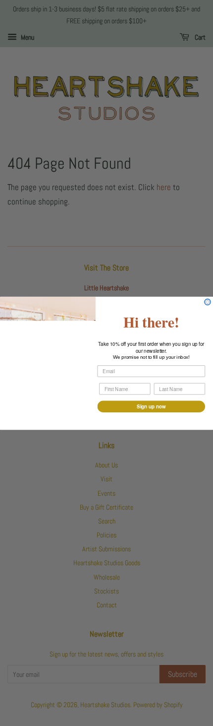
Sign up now (151, 405)
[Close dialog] (208, 302)
